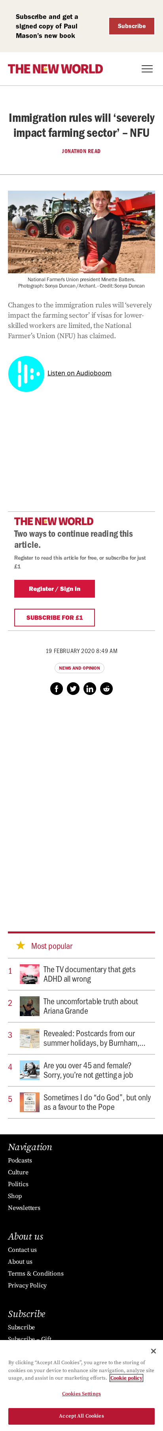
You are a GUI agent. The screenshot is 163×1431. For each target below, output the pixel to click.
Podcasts (20, 1160)
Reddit (106, 688)
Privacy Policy (27, 1285)
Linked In (89, 688)
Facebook (56, 688)
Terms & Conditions (35, 1274)
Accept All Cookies (81, 1416)
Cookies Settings (81, 1394)
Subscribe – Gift (29, 1339)
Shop (15, 1196)
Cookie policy (126, 1378)
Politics (18, 1184)
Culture (18, 1172)
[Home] (55, 69)
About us (20, 1262)
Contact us (22, 1250)
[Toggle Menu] (147, 69)
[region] (81, 1385)
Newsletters (24, 1208)
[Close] (153, 1351)
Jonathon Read (81, 151)
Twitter (73, 688)
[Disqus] (81, 806)
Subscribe (132, 26)
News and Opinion (79, 668)
